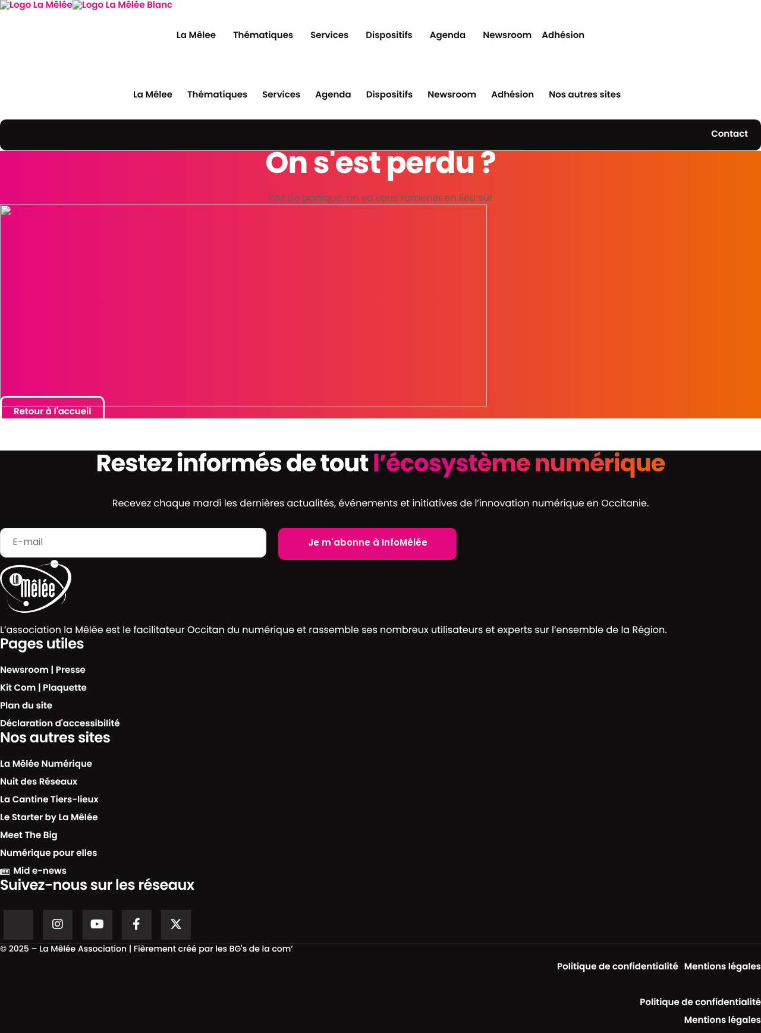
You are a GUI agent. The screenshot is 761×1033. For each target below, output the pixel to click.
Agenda (448, 36)
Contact (729, 134)
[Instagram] (58, 925)
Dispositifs (389, 36)
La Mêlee (196, 36)
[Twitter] (176, 925)
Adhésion (563, 36)
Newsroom (507, 36)
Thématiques (263, 36)
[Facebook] (137, 925)
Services (329, 36)
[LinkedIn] (18, 925)
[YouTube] (97, 925)
